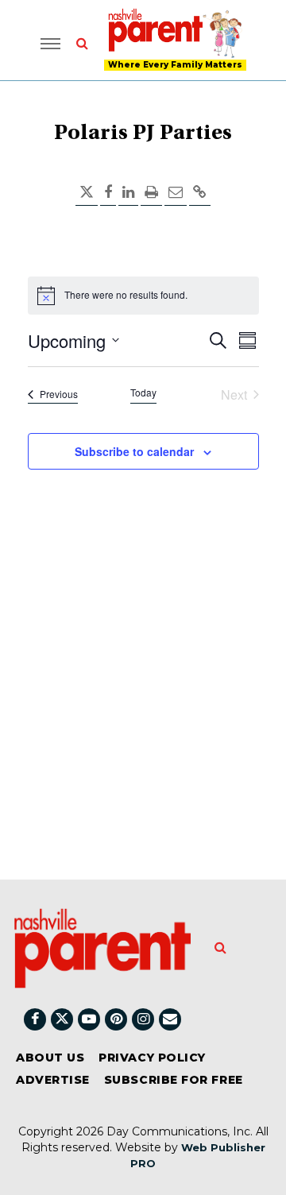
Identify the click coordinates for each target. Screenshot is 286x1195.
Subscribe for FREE (173, 1080)
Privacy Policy (152, 1057)
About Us (50, 1057)
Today (143, 392)
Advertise (53, 1080)
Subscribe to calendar (134, 451)
